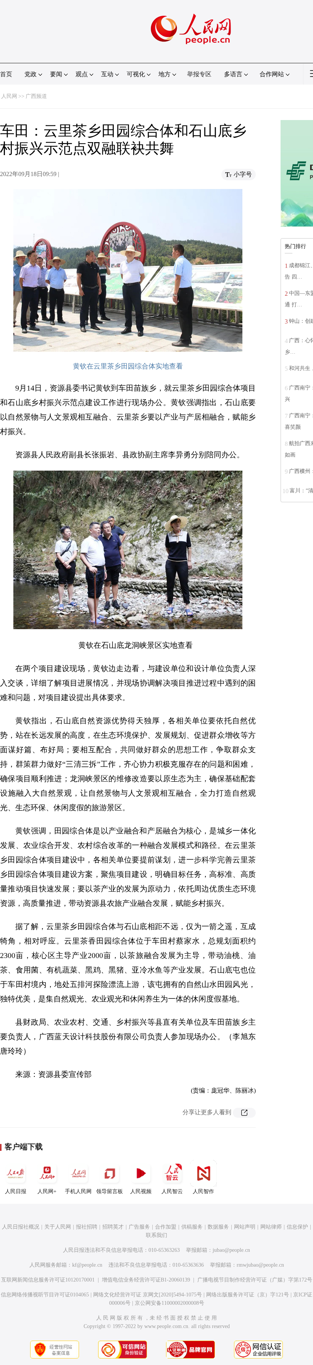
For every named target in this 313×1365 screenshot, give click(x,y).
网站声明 (244, 1227)
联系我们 (156, 1235)
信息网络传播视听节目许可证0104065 (45, 1295)
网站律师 (271, 1227)
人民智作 (203, 1191)
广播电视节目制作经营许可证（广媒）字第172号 (254, 1280)
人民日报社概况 (20, 1227)
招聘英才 (113, 1227)
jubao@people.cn (231, 1250)
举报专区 (199, 74)
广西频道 (36, 96)
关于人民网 (57, 1227)
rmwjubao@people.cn (260, 1265)
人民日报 (15, 1191)
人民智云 (172, 1191)
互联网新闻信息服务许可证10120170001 (48, 1280)
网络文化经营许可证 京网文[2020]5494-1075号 (147, 1295)
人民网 (9, 96)
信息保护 (297, 1227)
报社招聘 (86, 1227)
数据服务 (218, 1227)
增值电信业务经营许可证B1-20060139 (146, 1280)
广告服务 (139, 1227)
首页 (6, 74)
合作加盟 (165, 1227)
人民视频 (141, 1191)
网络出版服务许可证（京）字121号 (247, 1295)
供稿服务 (192, 1227)
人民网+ (46, 1191)
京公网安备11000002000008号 (169, 1303)
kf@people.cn (87, 1265)
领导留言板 (109, 1191)
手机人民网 (78, 1191)
